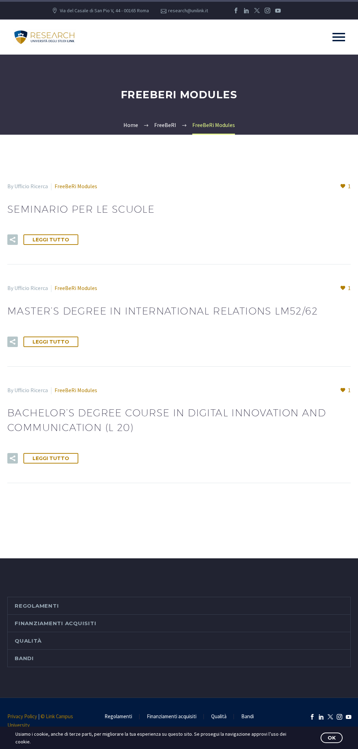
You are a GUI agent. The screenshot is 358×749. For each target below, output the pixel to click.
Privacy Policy (22, 716)
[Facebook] (236, 10)
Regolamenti (37, 605)
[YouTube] (278, 10)
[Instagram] (267, 10)
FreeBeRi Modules (76, 186)
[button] (12, 239)
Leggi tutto (51, 239)
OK (332, 738)
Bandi (24, 658)
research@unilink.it (188, 10)
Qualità (28, 640)
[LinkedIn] (246, 10)
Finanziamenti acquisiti (55, 623)
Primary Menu (338, 37)
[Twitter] (257, 10)
